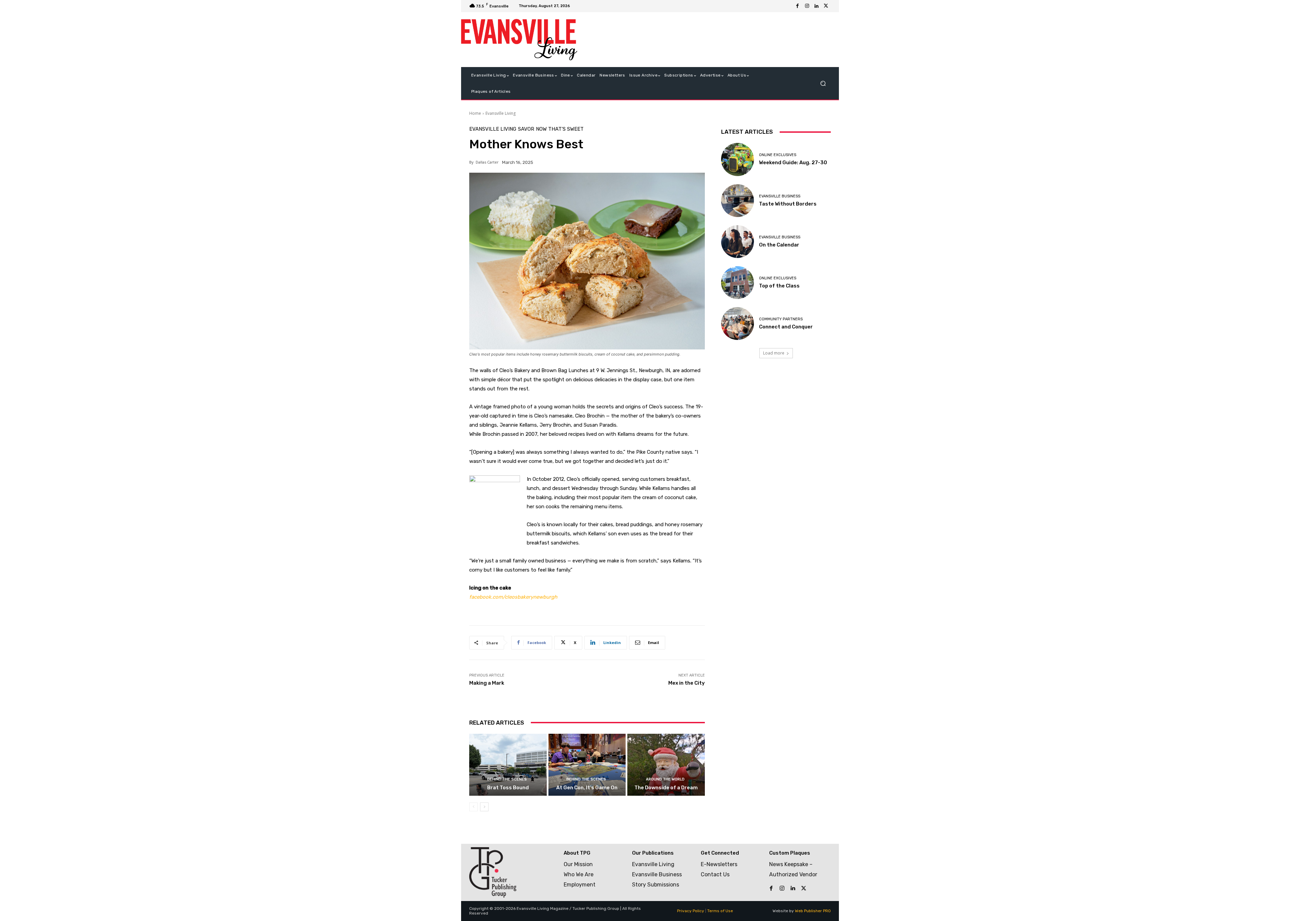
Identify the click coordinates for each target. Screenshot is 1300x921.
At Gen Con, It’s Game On (587, 788)
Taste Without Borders (788, 204)
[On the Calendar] (737, 241)
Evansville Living (500, 113)
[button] (823, 83)
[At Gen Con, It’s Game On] (587, 765)
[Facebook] (797, 6)
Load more (773, 353)
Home (475, 113)
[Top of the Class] (737, 282)
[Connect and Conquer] (737, 323)
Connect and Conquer (786, 327)
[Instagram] (807, 6)
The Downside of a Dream (666, 788)
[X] (826, 6)
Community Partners (781, 319)
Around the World (665, 779)
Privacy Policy (690, 910)
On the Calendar (779, 245)
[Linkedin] (816, 6)
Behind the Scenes (507, 779)
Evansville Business (779, 196)
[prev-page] (473, 806)
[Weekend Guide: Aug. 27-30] (737, 159)
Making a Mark (486, 683)
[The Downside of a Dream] (666, 765)
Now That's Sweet (560, 129)
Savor (526, 129)
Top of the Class (779, 286)
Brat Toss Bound (508, 788)
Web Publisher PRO (813, 910)
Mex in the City (686, 683)
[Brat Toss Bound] (508, 765)
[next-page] (484, 806)
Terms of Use (720, 910)
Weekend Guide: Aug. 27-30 (793, 162)
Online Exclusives (777, 155)
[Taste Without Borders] (737, 200)
